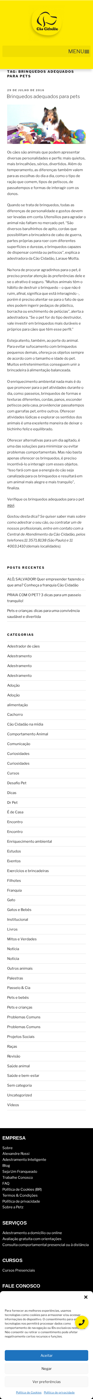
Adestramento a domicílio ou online (32, 1233)
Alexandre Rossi (16, 1154)
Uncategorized (19, 1095)
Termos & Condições (20, 1195)
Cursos (13, 773)
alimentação (17, 705)
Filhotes (14, 880)
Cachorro (15, 714)
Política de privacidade (59, 1392)
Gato (11, 900)
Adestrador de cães (23, 646)
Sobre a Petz (12, 1207)
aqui (10, 505)
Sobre (7, 1148)
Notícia (13, 949)
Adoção (13, 685)
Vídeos (13, 1105)
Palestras (15, 978)
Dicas (11, 793)
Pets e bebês (18, 997)
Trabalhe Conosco (17, 1177)
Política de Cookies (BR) (22, 1189)
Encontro (15, 822)
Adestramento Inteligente (24, 1159)
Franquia (14, 890)
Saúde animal (18, 1066)
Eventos (14, 861)
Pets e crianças (19, 1007)
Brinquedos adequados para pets (43, 96)
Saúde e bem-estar (23, 1075)
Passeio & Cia (18, 988)
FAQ (5, 1183)
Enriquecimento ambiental (29, 841)
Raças (12, 1046)
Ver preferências (46, 1382)
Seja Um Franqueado (19, 1171)
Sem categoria (19, 1085)
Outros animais (20, 968)
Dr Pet (12, 802)
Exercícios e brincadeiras (28, 871)
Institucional (17, 919)
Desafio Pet (16, 783)
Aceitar (47, 1355)
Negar (46, 1369)
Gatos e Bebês (19, 910)
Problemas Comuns (24, 1017)
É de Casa (15, 812)
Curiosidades (18, 754)
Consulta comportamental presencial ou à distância (45, 1245)
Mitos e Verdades (22, 939)
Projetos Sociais (21, 1037)
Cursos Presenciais (18, 1270)
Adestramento (19, 656)
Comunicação (18, 744)
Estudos (14, 851)
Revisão (13, 1056)
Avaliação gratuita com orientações (32, 1239)
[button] (85, 1297)
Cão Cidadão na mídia (25, 724)
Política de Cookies (28, 1392)
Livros (12, 929)
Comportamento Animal (27, 734)
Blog (6, 1165)
